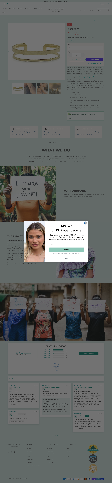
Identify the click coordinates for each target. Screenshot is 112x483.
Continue (67, 250)
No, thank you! (66, 258)
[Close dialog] (85, 223)
